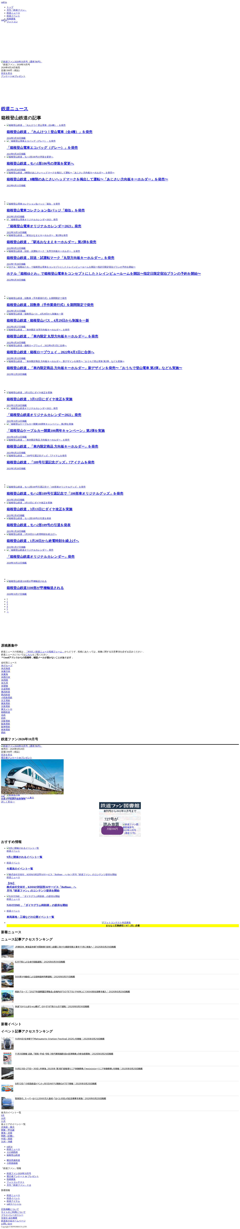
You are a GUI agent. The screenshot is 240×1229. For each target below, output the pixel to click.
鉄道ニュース (13, 13)
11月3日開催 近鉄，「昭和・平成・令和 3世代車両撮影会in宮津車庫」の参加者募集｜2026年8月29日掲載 (64, 1054)
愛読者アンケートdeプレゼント (16, 757)
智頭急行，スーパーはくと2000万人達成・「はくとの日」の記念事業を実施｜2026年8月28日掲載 (60, 1098)
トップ (10, 7)
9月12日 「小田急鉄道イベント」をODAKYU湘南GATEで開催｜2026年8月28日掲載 (56, 1084)
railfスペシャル (14, 1204)
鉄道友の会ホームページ (13, 1221)
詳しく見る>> (8, 802)
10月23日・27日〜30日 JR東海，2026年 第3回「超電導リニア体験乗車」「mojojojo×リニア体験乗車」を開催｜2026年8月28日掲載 (78, 1069)
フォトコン (12, 22)
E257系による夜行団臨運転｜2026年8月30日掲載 (40, 962)
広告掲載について (10, 1209)
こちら (29, 654)
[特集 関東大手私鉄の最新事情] (32, 793)
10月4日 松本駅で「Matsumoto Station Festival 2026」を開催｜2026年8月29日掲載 (59, 1039)
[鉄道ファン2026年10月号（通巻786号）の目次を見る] (21, 61)
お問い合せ (6, 1224)
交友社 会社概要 (9, 1218)
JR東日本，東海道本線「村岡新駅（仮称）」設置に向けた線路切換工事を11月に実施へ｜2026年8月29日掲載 (65, 947)
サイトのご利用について (13, 1212)
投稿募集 (11, 19)
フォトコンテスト (15, 1182)
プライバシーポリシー (12, 1215)
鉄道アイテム (13, 1201)
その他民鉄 (12, 1152)
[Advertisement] (90, 195)
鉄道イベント (13, 16)
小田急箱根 (12, 1163)
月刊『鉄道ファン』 (17, 10)
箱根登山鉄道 (13, 1155)
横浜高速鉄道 (13, 1160)
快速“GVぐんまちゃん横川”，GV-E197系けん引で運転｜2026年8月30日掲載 (52, 1007)
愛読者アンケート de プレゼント (23, 1176)
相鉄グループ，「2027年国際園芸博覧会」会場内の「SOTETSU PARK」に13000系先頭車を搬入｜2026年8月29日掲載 (72, 992)
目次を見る (6, 755)
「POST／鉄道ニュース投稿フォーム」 (45, 652)
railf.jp (4, 2)
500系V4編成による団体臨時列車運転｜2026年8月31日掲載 (45, 977)
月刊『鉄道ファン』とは (19, 1185)
